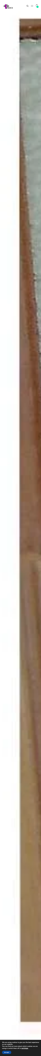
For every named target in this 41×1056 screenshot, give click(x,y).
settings (24, 1048)
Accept (6, 1052)
